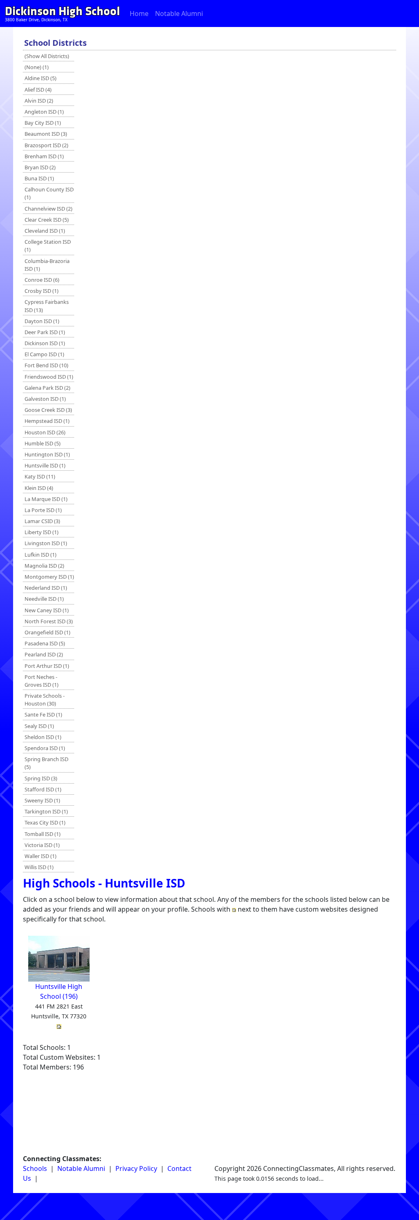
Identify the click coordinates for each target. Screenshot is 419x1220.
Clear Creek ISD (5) (47, 219)
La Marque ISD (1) (46, 499)
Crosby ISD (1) (42, 290)
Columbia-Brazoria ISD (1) (47, 264)
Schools (35, 1168)
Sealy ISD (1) (39, 726)
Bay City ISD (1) (43, 122)
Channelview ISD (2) (48, 208)
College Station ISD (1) (48, 245)
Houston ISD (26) (45, 432)
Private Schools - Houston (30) (45, 699)
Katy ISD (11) (40, 476)
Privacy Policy (136, 1168)
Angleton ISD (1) (44, 111)
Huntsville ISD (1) (45, 465)
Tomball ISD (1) (43, 834)
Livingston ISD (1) (46, 543)
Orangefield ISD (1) (47, 632)
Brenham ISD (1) (44, 156)
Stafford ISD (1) (43, 789)
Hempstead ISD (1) (47, 421)
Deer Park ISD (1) (45, 332)
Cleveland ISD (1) (45, 230)
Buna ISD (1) (39, 178)
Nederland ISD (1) (46, 587)
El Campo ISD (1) (44, 354)
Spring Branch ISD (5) (46, 763)
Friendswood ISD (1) (49, 376)
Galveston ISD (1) (45, 398)
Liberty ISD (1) (42, 532)
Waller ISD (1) (40, 856)
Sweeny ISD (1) (42, 800)
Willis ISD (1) (39, 867)
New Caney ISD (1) (47, 610)
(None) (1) (37, 67)
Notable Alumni (179, 13)
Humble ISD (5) (43, 443)
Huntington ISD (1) (47, 454)
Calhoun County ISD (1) (49, 193)
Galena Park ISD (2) (47, 387)
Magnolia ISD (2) (44, 565)
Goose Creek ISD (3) (48, 409)
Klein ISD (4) (39, 488)
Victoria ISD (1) (42, 845)
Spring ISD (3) (41, 778)
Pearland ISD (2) (44, 654)
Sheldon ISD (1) (43, 737)
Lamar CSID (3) (42, 521)
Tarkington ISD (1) (46, 811)
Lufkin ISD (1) (40, 554)
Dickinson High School (62, 11)
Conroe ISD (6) (42, 279)
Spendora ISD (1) (45, 748)
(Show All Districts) (47, 56)
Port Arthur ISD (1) (47, 666)
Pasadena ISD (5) (45, 643)
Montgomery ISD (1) (49, 576)
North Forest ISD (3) (49, 621)
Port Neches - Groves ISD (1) (42, 680)
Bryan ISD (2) (40, 167)
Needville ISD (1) (44, 598)
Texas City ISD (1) (45, 822)
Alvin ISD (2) (39, 100)
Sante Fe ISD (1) (43, 714)
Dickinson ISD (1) (45, 343)
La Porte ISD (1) (43, 510)
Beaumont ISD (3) (46, 133)
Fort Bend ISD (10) (46, 365)
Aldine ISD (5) (40, 78)
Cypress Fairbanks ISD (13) (47, 305)
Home (139, 13)
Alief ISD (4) (38, 89)
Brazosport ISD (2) (46, 145)
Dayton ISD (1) (42, 321)
